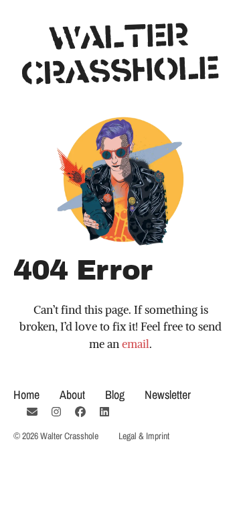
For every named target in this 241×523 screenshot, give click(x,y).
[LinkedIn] (104, 411)
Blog (115, 394)
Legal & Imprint (143, 436)
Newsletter (168, 394)
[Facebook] (80, 411)
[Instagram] (56, 411)
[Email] (32, 411)
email (135, 344)
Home (26, 394)
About (72, 394)
